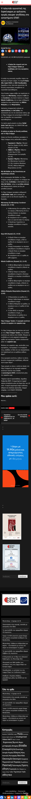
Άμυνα (15, 742)
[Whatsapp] (26, 50)
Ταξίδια (11, 772)
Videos (4, 739)
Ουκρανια (24, 759)
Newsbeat (25, 734)
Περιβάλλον (24, 762)
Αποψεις (15, 746)
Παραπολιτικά (7, 762)
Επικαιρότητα (8, 749)
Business (4, 734)
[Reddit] (9, 50)
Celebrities (10, 734)
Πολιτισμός (16, 765)
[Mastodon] (19, 50)
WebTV (9, 739)
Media (20, 733)
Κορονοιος (7, 742)
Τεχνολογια (17, 772)
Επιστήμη (19, 749)
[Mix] (22, 50)
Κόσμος (17, 752)
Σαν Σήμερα (20, 769)
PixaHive (25, 793)
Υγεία (23, 772)
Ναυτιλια (21, 755)
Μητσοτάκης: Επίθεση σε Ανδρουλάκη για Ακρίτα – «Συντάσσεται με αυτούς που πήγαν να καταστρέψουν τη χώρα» (15, 646)
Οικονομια (16, 758)
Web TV (15, 739)
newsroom (10, 24)
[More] (2, 54)
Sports (8, 737)
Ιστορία (5, 752)
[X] (6, 50)
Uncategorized (21, 737)
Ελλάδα (23, 745)
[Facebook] (2, 50)
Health (15, 734)
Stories (11, 737)
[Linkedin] (12, 50)
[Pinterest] (16, 50)
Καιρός (10, 752)
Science (4, 737)
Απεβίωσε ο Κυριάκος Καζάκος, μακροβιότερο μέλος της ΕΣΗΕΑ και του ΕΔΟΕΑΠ (15, 678)
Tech (14, 737)
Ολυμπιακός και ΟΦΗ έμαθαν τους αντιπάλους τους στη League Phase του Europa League (14, 664)
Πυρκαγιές (12, 769)
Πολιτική (7, 765)
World (18, 739)
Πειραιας (17, 762)
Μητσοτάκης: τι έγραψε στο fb (12, 621)
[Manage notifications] (27, 795)
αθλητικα (11, 408)
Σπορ (7, 772)
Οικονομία (7, 758)
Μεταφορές (13, 755)
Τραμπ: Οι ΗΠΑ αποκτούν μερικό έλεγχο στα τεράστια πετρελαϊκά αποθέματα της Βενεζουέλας (15, 638)
